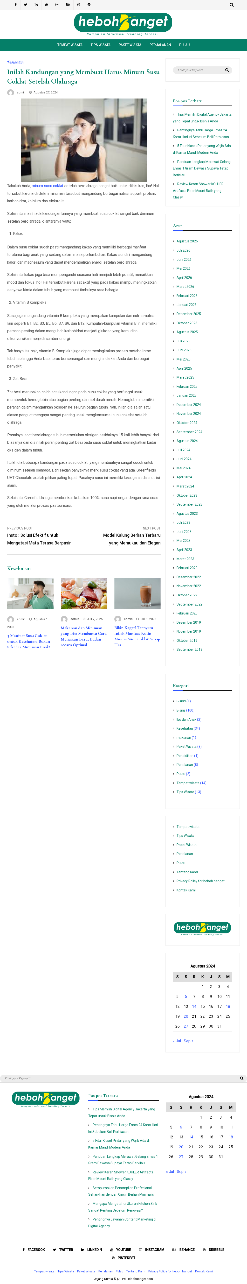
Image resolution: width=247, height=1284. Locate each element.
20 (186, 1016)
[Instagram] (57, 5)
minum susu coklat (47, 185)
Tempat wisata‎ (69, 45)
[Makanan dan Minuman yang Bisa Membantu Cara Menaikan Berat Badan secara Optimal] (84, 607)
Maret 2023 (185, 559)
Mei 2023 (184, 541)
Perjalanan (160, 45)
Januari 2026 (187, 305)
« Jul (177, 1041)
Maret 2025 (185, 377)
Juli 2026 (183, 250)
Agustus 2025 (187, 332)
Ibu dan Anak (186, 719)
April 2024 (184, 477)
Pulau (184, 45)
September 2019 (189, 649)
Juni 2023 (184, 532)
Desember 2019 (189, 622)
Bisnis (181, 710)
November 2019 (189, 631)
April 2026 (184, 278)
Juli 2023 (183, 522)
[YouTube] (46, 5)
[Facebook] (16, 5)
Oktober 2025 (187, 323)
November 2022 (189, 586)
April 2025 (184, 368)
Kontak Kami (186, 890)
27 (186, 1026)
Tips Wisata (100, 45)
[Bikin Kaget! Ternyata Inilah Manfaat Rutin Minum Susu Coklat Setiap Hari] (137, 607)
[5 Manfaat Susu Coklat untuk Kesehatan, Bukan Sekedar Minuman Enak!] (30, 608)
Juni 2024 (184, 459)
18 (228, 1006)
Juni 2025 (184, 350)
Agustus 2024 (187, 441)
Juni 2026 (184, 259)
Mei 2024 (184, 468)
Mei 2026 (184, 268)
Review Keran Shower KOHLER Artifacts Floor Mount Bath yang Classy (198, 190)
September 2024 (189, 432)
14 (194, 1006)
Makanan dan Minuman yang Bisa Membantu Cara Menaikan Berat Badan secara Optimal (84, 636)
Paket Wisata (130, 45)
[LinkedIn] (36, 5)
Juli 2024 (183, 450)
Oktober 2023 (187, 495)
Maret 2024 (185, 486)
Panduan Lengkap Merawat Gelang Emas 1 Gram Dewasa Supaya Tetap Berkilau (202, 168)
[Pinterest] (89, 5)
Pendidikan (185, 756)
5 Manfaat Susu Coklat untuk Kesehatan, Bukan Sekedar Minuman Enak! (28, 641)
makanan (184, 738)
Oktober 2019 (187, 640)
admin (21, 92)
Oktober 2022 (187, 595)
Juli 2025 (183, 341)
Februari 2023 (187, 568)
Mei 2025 (184, 359)
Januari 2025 (187, 395)
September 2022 (189, 604)
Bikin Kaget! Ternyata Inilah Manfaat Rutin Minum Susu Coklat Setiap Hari (137, 636)
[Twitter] (26, 5)
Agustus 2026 (187, 241)
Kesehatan (15, 62)
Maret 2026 (185, 287)
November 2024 (189, 414)
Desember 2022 (189, 577)
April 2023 (184, 550)
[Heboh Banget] (123, 35)
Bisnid (181, 701)
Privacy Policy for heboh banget (201, 881)
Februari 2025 (187, 386)
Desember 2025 (189, 314)
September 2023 (189, 504)
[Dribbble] (79, 5)
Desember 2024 (189, 405)
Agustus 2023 (187, 513)
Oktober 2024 (187, 423)
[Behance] (68, 5)
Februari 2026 (187, 296)
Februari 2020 (187, 613)
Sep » (188, 1041)
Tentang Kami (187, 872)
